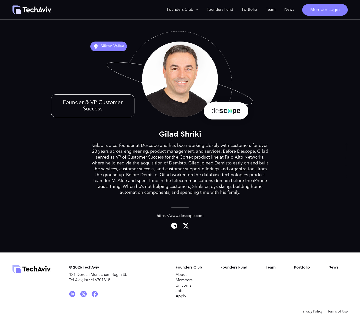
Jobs (180, 291)
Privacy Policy (312, 311)
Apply (181, 296)
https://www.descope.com (180, 216)
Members (184, 280)
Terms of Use (337, 311)
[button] (182, 9)
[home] (31, 9)
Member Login (325, 10)
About (181, 275)
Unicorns (183, 286)
